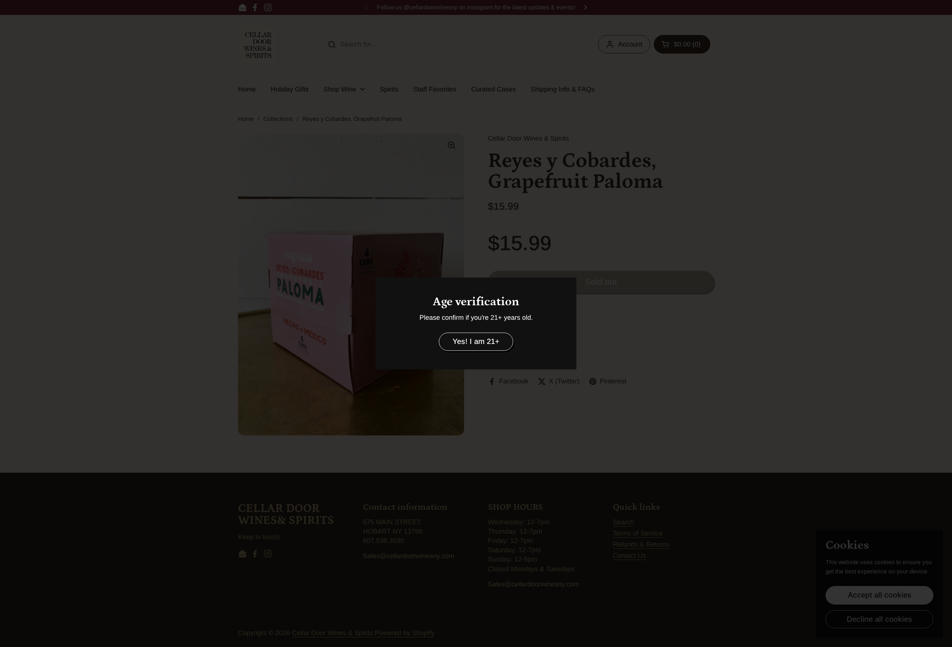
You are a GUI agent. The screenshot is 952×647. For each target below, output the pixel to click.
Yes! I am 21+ (476, 341)
